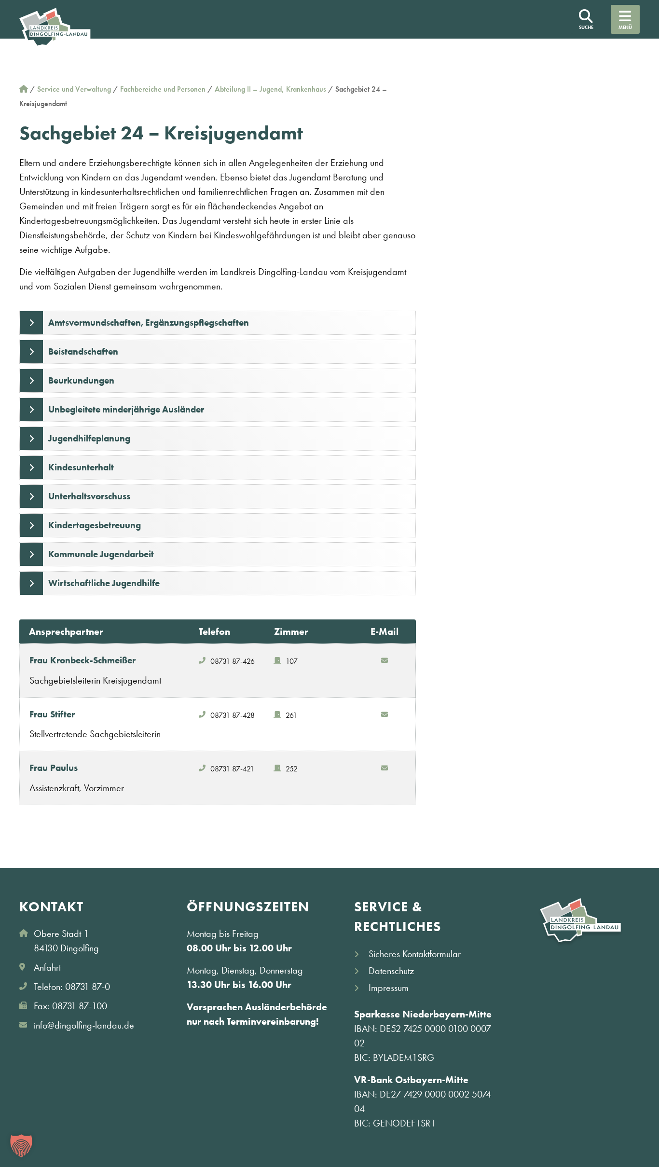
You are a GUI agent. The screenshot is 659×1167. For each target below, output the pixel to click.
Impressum (389, 987)
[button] (21, 1146)
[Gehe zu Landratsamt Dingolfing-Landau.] (23, 89)
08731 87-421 (232, 768)
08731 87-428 (232, 715)
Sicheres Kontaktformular (415, 954)
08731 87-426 (232, 661)
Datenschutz (391, 970)
